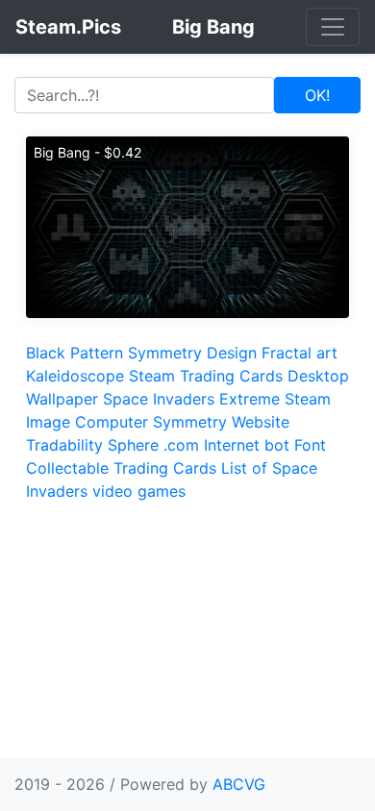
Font (310, 445)
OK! (317, 95)
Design (232, 352)
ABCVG (238, 784)
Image (48, 421)
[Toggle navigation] (333, 27)
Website (260, 421)
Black (45, 352)
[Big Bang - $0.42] (187, 225)
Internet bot (246, 445)
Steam (308, 398)
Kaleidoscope (75, 375)
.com (181, 445)
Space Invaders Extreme (191, 398)
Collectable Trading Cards (121, 468)
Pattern (96, 352)
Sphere (133, 445)
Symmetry (165, 352)
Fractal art (300, 352)
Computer (111, 421)
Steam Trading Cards (206, 375)
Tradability (64, 445)
